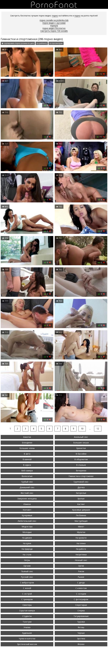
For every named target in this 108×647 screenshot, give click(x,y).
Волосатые (27, 476)
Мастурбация (81, 521)
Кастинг (81, 504)
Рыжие (81, 577)
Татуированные (81, 616)
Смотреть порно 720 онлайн (54, 31)
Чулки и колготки (27, 638)
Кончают (27, 509)
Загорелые (81, 493)
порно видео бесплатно (54, 28)
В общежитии (81, 459)
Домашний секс (27, 487)
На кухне (27, 543)
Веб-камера (27, 470)
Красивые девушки (81, 509)
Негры (27, 560)
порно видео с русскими (54, 23)
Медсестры (27, 526)
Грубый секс (27, 481)
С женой (27, 588)
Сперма (81, 610)
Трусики (81, 621)
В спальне (81, 465)
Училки (27, 627)
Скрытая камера (27, 610)
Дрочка (81, 487)
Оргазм (27, 565)
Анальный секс (81, 437)
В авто (27, 453)
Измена (27, 504)
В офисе (27, 465)
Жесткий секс (27, 493)
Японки (81, 644)
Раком (81, 571)
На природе (27, 549)
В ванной (27, 459)
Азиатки (27, 437)
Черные (81, 633)
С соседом (81, 593)
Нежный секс (81, 560)
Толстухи (27, 621)
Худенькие (27, 633)
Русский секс (27, 577)
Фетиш (81, 627)
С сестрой (27, 593)
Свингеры (27, 605)
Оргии (81, 565)
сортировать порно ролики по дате (19, 43)
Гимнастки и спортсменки (81, 476)
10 (82, 428)
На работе (81, 549)
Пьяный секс (27, 571)
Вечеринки (81, 470)
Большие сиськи (81, 442)
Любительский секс (27, 521)
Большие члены (27, 448)
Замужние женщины (27, 498)
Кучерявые (27, 515)
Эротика (81, 638)
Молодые (27, 532)
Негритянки (81, 554)
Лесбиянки (81, 515)
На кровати (81, 537)
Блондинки (27, 442)
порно (55, 15)
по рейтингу (42, 43)
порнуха (54, 25)
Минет (81, 526)
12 (97, 428)
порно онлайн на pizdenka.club (54, 20)
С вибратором (27, 582)
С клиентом (81, 588)
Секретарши (81, 605)
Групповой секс (81, 481)
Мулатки (81, 532)
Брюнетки (81, 448)
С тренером (27, 599)
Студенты (27, 616)
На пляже (81, 543)
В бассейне (81, 453)
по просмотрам (56, 43)
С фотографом (81, 599)
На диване (27, 537)
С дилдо (81, 582)
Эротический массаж (27, 644)
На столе (27, 554)
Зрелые (81, 498)
